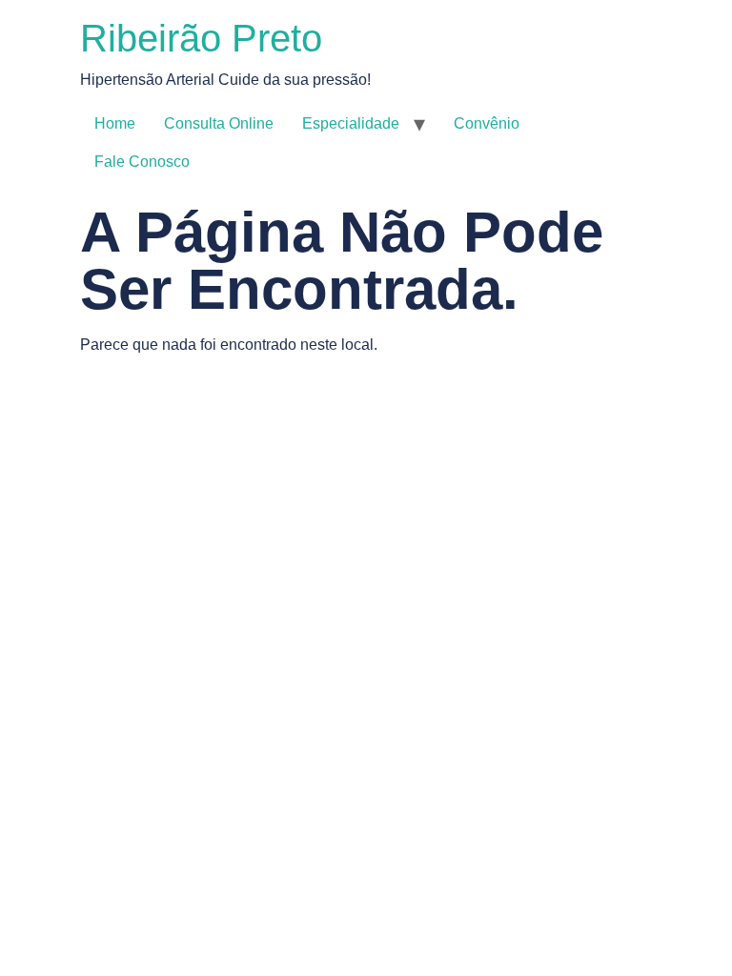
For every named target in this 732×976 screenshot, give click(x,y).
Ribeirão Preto (201, 38)
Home (114, 123)
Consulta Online (219, 123)
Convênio (486, 123)
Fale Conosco (142, 161)
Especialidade (350, 123)
